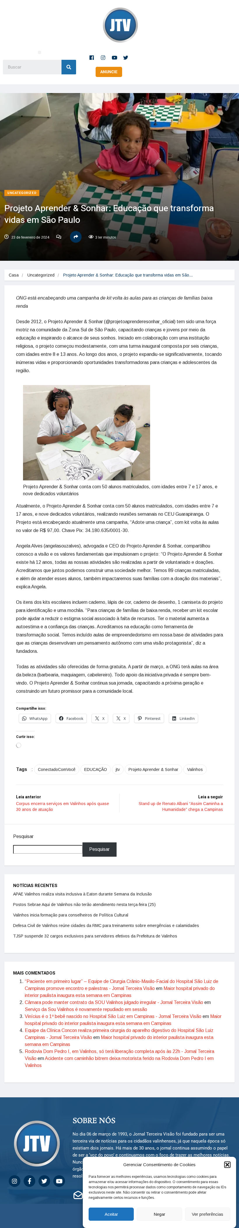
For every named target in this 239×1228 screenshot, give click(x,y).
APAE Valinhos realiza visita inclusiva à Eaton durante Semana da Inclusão (82, 894)
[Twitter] (126, 57)
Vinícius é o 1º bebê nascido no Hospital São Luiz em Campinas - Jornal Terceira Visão (113, 1016)
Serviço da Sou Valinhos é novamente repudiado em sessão (86, 1009)
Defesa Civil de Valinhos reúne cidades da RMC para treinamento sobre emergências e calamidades (106, 925)
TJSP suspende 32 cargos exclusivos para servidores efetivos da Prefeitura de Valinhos (95, 936)
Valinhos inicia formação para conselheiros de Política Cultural (70, 915)
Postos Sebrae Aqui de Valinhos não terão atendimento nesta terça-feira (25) (84, 904)
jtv (118, 769)
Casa (14, 275)
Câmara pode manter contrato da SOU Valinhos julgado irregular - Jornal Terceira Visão (114, 1002)
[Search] (68, 67)
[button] (227, 1165)
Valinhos (195, 769)
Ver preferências (207, 1214)
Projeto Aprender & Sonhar (153, 769)
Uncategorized (21, 192)
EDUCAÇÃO (95, 769)
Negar (159, 1214)
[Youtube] (114, 57)
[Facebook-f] (92, 57)
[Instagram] (103, 57)
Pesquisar (23, 836)
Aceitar (111, 1214)
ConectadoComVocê (56, 769)
